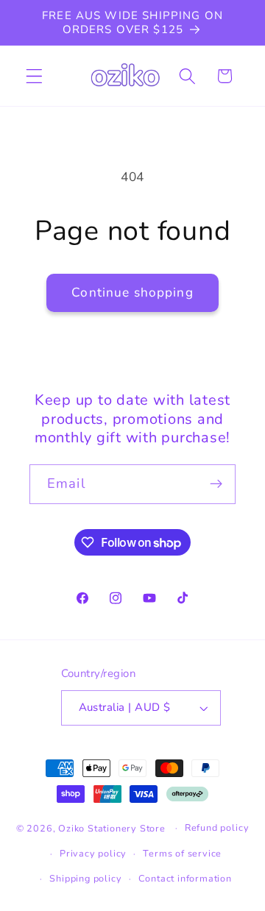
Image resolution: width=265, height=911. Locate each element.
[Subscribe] (216, 484)
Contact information (185, 878)
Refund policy (217, 827)
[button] (34, 76)
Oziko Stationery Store (112, 827)
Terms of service (182, 853)
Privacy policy (93, 853)
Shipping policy (85, 878)
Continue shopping (132, 292)
